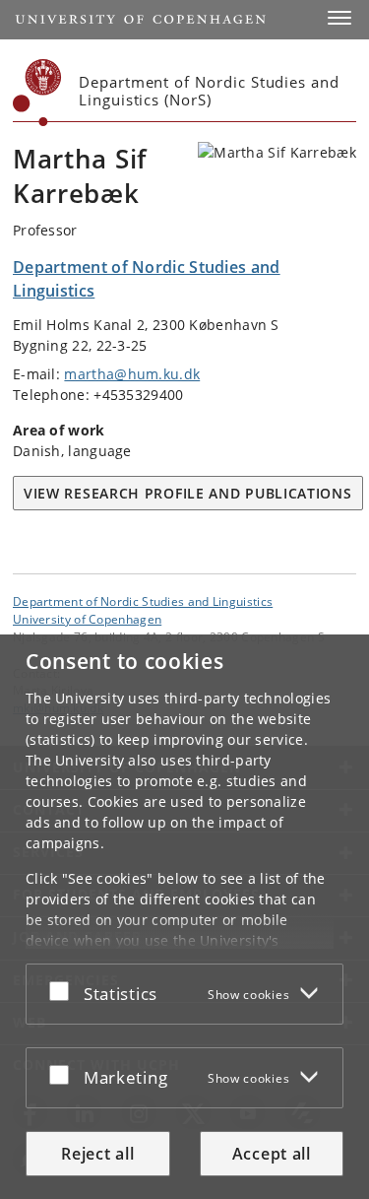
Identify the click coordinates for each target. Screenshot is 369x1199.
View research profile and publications (188, 493)
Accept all (271, 1154)
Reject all (97, 1154)
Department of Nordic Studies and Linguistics (143, 601)
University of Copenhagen (87, 619)
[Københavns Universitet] (37, 92)
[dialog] (184, 916)
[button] (339, 18)
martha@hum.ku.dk (132, 374)
